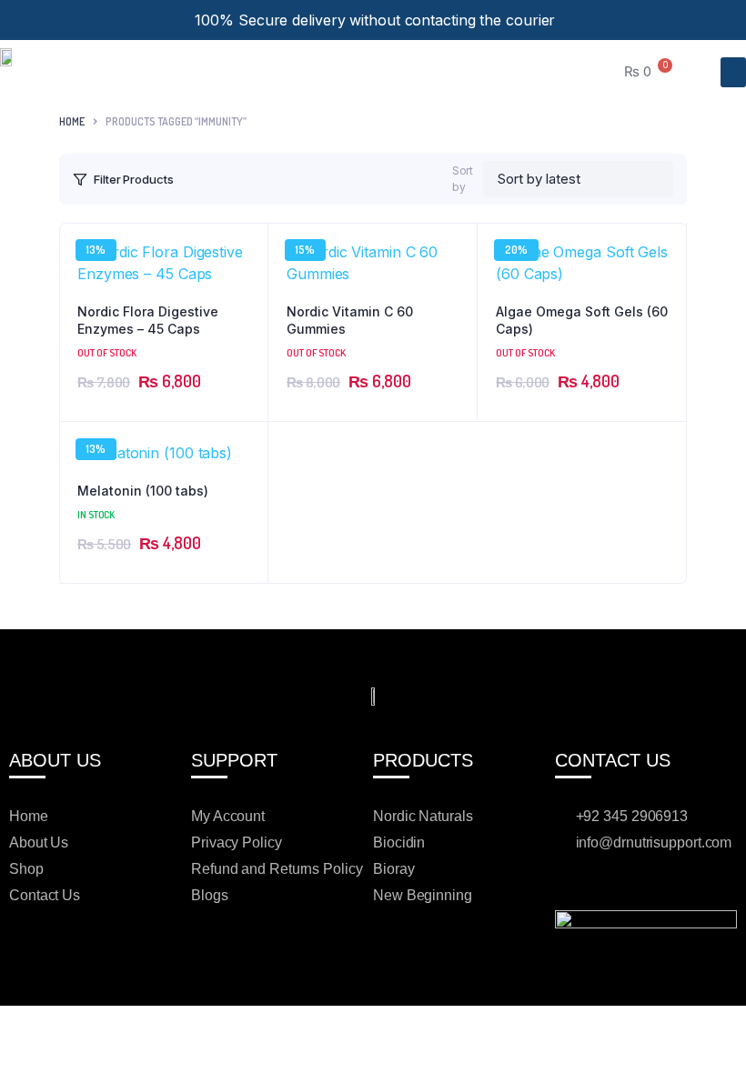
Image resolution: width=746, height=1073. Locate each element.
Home (72, 121)
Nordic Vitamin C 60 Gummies (350, 320)
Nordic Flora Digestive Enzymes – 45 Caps (147, 320)
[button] (733, 72)
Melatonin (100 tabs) (142, 490)
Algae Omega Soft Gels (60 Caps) (582, 320)
